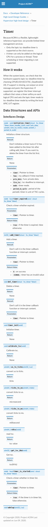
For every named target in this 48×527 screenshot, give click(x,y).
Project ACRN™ (26, 4)
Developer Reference (19, 13)
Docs (5, 13)
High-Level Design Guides (14, 17)
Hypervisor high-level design (16, 21)
